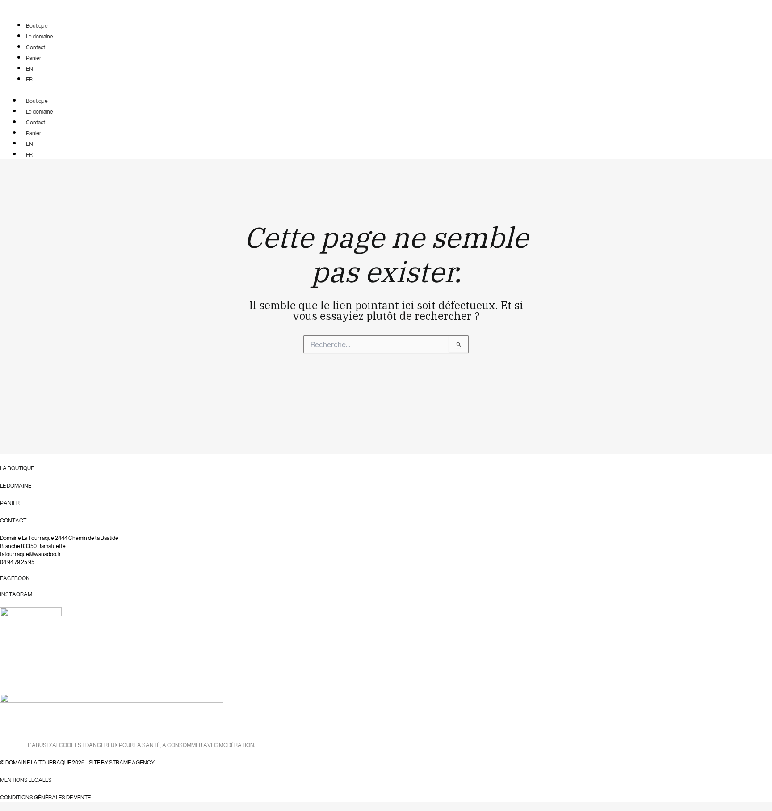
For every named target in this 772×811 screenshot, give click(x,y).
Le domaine (39, 111)
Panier (34, 133)
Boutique (37, 101)
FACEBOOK (14, 578)
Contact (35, 122)
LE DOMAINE (15, 485)
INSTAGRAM (16, 594)
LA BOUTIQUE (17, 468)
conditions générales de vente (45, 797)
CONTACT (13, 520)
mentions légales (26, 780)
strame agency (132, 762)
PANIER (10, 503)
